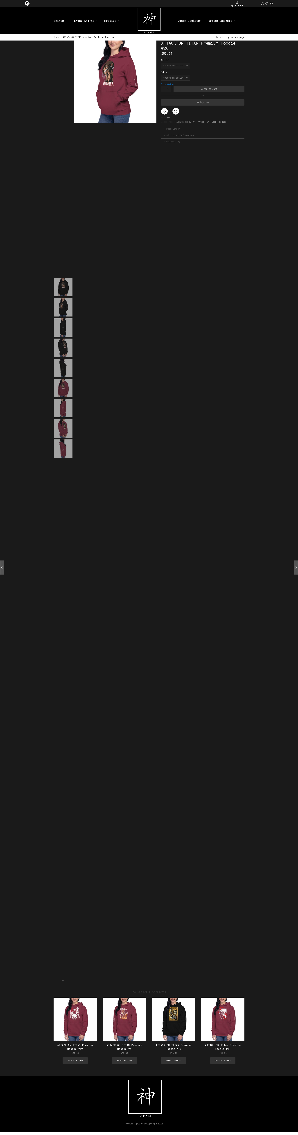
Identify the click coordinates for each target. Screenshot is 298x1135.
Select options (90, 1020)
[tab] (202, 129)
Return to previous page (230, 37)
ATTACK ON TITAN (72, 37)
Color (165, 60)
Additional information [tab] (180, 135)
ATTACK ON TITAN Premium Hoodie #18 (174, 1047)
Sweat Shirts (84, 21)
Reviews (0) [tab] (173, 141)
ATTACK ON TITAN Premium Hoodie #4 (124, 1047)
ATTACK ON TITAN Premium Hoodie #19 (75, 1047)
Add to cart (210, 88)
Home (56, 37)
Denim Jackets (189, 21)
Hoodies (110, 21)
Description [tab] (173, 128)
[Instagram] (27, 3)
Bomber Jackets (220, 21)
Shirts (59, 21)
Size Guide (167, 84)
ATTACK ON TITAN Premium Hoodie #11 (223, 1047)
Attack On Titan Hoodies (99, 37)
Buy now (204, 102)
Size (164, 72)
